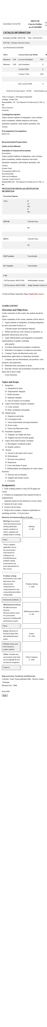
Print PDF (6, 691)
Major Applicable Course (34, 294)
